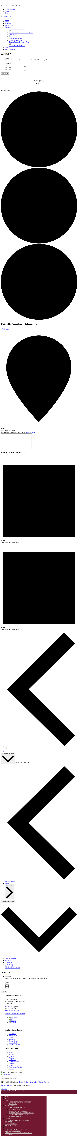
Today (3, 752)
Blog (6, 13)
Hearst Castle (13, 1043)
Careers (11, 1069)
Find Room (5, 73)
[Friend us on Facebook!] (13, 1017)
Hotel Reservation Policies (16, 1129)
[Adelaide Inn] (6, 16)
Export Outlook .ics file (12, 968)
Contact (11, 1065)
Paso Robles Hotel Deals (17, 46)
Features (11, 1058)
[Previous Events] (41, 746)
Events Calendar (14, 1045)
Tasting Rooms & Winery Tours (19, 42)
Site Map (47, 1082)
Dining (11, 1037)
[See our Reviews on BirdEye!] (12, 1021)
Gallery (7, 11)
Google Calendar (10, 959)
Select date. (19, 763)
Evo (29, 1085)
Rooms (7, 21)
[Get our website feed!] (11, 1019)
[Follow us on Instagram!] (13, 1022)
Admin (9, 1085)
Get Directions (30, 432)
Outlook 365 (9, 962)
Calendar (8, 27)
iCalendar (8, 960)
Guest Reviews (10, 9)
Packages (9, 1118)
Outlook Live (9, 964)
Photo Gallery (11, 1125)
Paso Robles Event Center (20, 1115)
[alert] (39, 499)
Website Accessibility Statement (15, 1014)
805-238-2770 (9, 1007)
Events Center (13, 1041)
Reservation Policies (15, 1067)
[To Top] (4, 1089)
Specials (7, 48)
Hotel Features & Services (20, 1102)
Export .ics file (9, 966)
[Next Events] (5, 748)
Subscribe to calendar (8, 901)
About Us (12, 1054)
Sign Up (4, 991)
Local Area (12, 1034)
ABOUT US (13, 34)
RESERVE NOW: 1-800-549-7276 (12, 1091)
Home (7, 20)
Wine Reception (10, 49)
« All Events (5, 329)
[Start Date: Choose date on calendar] (25, 66)
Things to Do (9, 25)
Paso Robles (10, 1105)
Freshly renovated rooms (17, 29)
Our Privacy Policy (13, 1131)
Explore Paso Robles (15, 38)
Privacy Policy (24, 1082)
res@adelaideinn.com (12, 1010)
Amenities (8, 23)
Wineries (12, 1039)
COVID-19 (12, 1060)
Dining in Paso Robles (16, 40)
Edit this (3, 1085)
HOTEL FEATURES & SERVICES (21, 33)
